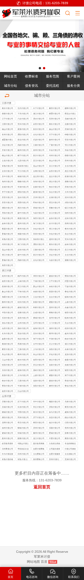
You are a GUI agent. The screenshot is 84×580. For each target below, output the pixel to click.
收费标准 (31, 76)
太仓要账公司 (38, 454)
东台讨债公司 (54, 192)
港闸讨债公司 (70, 223)
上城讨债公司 (23, 281)
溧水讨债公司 (38, 118)
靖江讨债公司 (54, 229)
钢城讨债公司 (7, 412)
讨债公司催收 (70, 449)
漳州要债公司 (7, 449)
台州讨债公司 (23, 323)
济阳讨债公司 (54, 407)
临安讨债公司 (7, 281)
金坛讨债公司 (38, 134)
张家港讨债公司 (23, 166)
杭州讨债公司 (7, 276)
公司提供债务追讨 (54, 449)
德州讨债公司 (7, 428)
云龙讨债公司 (7, 160)
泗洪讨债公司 (23, 208)
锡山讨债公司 (7, 129)
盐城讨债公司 (7, 187)
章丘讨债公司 (38, 407)
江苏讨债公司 (6, 103)
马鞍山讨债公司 (23, 443)
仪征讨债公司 (7, 145)
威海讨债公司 (70, 412)
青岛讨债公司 (54, 412)
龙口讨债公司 (38, 438)
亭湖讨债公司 (23, 187)
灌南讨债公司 (70, 181)
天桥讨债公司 (70, 401)
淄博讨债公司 (7, 422)
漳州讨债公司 (23, 454)
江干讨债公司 (54, 281)
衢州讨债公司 (23, 354)
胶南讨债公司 (23, 438)
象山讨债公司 (7, 291)
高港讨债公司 (38, 234)
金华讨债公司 (38, 344)
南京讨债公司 (7, 108)
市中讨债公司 (38, 401)
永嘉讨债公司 (70, 307)
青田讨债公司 (38, 360)
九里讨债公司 (23, 160)
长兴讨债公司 (7, 333)
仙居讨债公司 (7, 328)
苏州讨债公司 (70, 160)
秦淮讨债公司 (54, 108)
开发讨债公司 (7, 150)
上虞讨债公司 (70, 302)
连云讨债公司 (54, 176)
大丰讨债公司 (70, 192)
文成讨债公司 (38, 312)
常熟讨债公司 (7, 166)
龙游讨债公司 (70, 354)
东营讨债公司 (54, 417)
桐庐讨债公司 (23, 276)
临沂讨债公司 (54, 422)
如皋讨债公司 (7, 223)
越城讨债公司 (23, 307)
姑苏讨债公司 (54, 171)
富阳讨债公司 (70, 276)
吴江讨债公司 (54, 166)
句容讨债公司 (38, 213)
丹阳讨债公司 (7, 213)
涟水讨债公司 (23, 197)
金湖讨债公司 (54, 197)
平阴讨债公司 (23, 412)
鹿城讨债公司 (38, 318)
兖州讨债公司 (70, 428)
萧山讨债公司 (38, 286)
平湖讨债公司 (54, 339)
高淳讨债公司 (54, 118)
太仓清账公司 (70, 454)
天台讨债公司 (70, 323)
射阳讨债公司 (23, 192)
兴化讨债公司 (38, 229)
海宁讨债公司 (38, 339)
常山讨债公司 (38, 354)
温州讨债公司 (54, 307)
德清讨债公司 (70, 328)
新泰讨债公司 (70, 433)
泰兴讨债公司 (70, 229)
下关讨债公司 (23, 113)
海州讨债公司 (7, 181)
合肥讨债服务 (54, 454)
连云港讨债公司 (38, 176)
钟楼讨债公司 (70, 134)
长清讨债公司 (23, 407)
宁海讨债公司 (23, 291)
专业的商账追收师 (70, 443)
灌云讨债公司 (54, 181)
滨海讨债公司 (70, 187)
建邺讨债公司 (70, 108)
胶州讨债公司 (7, 438)
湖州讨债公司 (54, 328)
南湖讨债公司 (7, 344)
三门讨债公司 (54, 323)
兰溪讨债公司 (23, 349)
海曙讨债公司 (7, 297)
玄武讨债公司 (23, 108)
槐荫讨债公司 (54, 401)
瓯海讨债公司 (70, 318)
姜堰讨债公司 (7, 234)
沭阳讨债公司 (70, 202)
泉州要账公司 (38, 459)
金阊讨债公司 (38, 171)
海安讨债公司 (38, 218)
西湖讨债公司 (7, 286)
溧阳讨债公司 (23, 134)
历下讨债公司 (23, 401)
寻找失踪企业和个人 (23, 449)
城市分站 (10, 85)
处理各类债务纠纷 (7, 443)
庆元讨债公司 (38, 365)
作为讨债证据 (7, 454)
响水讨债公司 (54, 187)
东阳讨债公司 (54, 349)
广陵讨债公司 (54, 145)
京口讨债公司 (54, 213)
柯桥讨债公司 (38, 307)
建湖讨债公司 (38, 192)
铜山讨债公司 (7, 155)
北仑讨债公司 (54, 297)
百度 (44, 561)
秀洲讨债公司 (23, 344)
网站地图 (33, 561)
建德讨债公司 (54, 276)
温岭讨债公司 (23, 328)
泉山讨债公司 (54, 160)
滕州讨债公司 (38, 433)
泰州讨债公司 (23, 229)
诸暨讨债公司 (54, 302)
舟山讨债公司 (7, 354)
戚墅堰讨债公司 (7, 139)
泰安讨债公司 (38, 422)
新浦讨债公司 (70, 176)
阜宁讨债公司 (7, 192)
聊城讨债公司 (23, 428)
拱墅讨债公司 (70, 281)
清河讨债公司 (70, 197)
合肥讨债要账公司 (38, 449)
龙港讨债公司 (23, 318)
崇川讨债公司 (54, 223)
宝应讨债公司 (70, 139)
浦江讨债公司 (70, 344)
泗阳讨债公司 (7, 208)
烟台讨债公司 (70, 417)
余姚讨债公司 (38, 291)
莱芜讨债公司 (70, 407)
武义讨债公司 (54, 344)
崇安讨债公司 (38, 124)
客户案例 (73, 76)
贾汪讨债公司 (38, 160)
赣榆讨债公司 (23, 181)
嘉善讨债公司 (7, 339)
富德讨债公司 (70, 380)
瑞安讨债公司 (70, 312)
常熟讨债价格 (7, 459)
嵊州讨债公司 (7, 307)
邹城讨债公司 (23, 433)
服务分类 (73, 85)
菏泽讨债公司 (23, 417)
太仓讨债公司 (70, 166)
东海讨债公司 (38, 181)
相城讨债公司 (23, 176)
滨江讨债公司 (23, 286)
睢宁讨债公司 (23, 155)
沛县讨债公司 (70, 150)
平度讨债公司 (54, 438)
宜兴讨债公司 (23, 124)
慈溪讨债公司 (54, 291)
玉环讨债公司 (38, 323)
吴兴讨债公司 (38, 333)
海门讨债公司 (38, 223)
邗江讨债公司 (70, 145)
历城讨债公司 (7, 407)
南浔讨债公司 (54, 333)
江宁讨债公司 (7, 118)
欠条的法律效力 (54, 443)
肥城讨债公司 (54, 433)
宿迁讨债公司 (54, 202)
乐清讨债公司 (7, 318)
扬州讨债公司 (54, 139)
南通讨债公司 (23, 218)
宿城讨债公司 (38, 208)
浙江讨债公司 (6, 270)
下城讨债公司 (38, 281)
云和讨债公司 (23, 365)
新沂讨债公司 (38, 155)
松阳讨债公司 (7, 365)
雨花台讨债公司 (70, 113)
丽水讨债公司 (23, 360)
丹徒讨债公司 (7, 218)
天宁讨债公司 (54, 134)
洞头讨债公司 (7, 323)
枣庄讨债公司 (23, 422)
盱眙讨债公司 (38, 202)
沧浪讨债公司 (7, 171)
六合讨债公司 (23, 118)
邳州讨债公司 (54, 155)
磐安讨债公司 (7, 349)
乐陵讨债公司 (54, 428)
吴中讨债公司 (7, 176)
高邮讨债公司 (23, 145)
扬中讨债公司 (23, 213)
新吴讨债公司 (38, 129)
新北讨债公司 (23, 139)
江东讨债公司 (23, 297)
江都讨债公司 (38, 145)
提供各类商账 (38, 443)
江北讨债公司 (38, 297)
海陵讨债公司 (23, 234)
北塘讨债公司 (70, 124)
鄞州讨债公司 (7, 302)
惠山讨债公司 (54, 129)
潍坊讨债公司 (7, 417)
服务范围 (52, 76)
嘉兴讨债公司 (70, 333)
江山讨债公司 (7, 360)
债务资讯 (31, 85)
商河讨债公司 (38, 412)
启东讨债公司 (70, 218)
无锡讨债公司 (70, 118)
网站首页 (10, 76)
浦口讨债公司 (38, 113)
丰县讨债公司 (54, 150)
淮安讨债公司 (7, 197)
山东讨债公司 (6, 396)
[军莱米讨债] (32, 12)
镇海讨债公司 (70, 297)
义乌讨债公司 (38, 349)
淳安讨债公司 (38, 276)
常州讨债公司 (7, 134)
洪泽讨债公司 (38, 197)
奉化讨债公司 (70, 291)
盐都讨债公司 (38, 187)
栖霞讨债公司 (54, 113)
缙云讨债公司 (54, 360)
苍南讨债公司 (23, 312)
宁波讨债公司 (70, 286)
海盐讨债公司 (23, 339)
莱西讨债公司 (70, 438)
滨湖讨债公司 (70, 129)
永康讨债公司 (70, 349)
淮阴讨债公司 (23, 202)
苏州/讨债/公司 (54, 459)
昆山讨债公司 (38, 166)
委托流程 (52, 85)
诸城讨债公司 (7, 433)
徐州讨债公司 (38, 150)
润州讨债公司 (70, 213)
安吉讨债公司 (23, 333)
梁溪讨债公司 (23, 129)
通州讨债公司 (23, 223)
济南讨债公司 (7, 401)
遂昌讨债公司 (70, 360)
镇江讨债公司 (70, 208)
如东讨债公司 (54, 218)
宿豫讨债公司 (54, 208)
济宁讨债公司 (38, 417)
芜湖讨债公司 (70, 459)
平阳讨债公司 (7, 312)
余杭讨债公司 (54, 286)
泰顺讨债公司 (54, 312)
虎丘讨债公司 (70, 171)
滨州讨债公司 (38, 428)
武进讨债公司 (38, 139)
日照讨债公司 (70, 422)
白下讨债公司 (38, 108)
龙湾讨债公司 (54, 318)
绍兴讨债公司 (23, 302)
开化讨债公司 (54, 354)
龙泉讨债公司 (54, 365)
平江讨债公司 (23, 171)
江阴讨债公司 (7, 124)
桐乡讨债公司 (70, 339)
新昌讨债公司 (38, 302)
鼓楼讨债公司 (7, 113)
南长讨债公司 (54, 124)
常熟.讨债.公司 (23, 459)
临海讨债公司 (38, 328)
